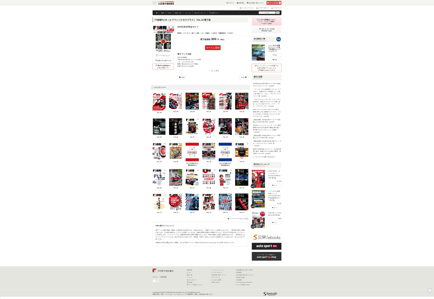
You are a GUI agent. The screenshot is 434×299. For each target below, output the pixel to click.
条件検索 (189, 282)
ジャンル (188, 13)
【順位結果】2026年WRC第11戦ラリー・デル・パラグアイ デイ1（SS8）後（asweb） (267, 143)
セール (189, 272)
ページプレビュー (164, 55)
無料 (162, 13)
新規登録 (241, 3)
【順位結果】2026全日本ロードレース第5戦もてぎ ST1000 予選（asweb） (266, 136)
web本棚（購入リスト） (256, 3)
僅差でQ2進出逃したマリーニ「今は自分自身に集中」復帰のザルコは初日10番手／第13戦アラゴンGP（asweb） (267, 151)
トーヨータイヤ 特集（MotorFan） (264, 157)
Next (183, 77)
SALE (169, 13)
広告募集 (239, 280)
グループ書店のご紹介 (243, 285)
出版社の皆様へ (241, 277)
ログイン (231, 3)
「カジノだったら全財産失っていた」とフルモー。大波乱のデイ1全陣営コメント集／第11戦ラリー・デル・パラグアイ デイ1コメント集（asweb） (267, 92)
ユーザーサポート (263, 8)
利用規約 (239, 272)
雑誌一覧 (189, 275)
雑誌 (178, 13)
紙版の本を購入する (164, 60)
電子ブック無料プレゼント (195, 285)
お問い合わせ (216, 282)
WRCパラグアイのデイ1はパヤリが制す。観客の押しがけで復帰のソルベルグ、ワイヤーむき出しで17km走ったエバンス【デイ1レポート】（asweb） (267, 112)
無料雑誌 (189, 270)
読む (275, 55)
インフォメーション (247, 8)
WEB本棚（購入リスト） (219, 275)
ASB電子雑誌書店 (166, 270)
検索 (277, 13)
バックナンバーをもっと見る (238, 219)
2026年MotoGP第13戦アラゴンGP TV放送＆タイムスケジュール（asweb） (267, 84)
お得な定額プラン (164, 67)
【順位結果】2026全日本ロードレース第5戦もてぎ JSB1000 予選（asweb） (266, 121)
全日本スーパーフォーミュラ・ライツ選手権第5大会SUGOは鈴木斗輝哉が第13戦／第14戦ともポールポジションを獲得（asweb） (267, 128)
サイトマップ (277, 8)
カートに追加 (213, 47)
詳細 (275, 60)
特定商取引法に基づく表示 (244, 270)
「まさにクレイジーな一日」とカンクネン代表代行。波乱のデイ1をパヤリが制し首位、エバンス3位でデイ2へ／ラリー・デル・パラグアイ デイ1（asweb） (267, 102)
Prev (242, 77)
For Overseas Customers (244, 282)
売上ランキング (191, 280)
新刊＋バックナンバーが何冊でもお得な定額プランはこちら (266, 68)
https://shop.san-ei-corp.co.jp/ (205, 242)
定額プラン (215, 13)
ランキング (200, 13)
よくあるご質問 (216, 280)
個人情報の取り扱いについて (245, 275)
